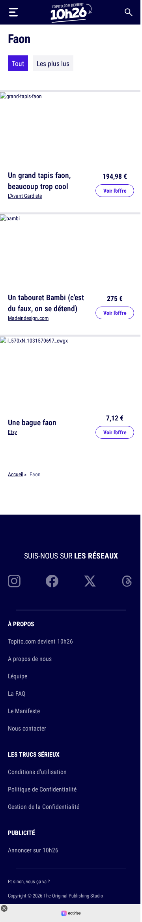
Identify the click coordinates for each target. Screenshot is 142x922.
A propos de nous (30, 658)
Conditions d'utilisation (37, 771)
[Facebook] (52, 581)
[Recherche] (128, 12)
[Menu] (13, 12)
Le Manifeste (24, 710)
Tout (18, 63)
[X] (90, 581)
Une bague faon (32, 422)
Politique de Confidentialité (42, 789)
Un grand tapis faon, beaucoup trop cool (39, 180)
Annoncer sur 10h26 (33, 850)
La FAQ (16, 693)
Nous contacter (27, 728)
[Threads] (127, 581)
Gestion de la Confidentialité (43, 806)
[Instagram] (14, 581)
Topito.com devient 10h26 (40, 641)
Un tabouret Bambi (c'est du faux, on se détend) (46, 303)
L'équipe (17, 676)
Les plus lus (53, 63)
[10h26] (71, 12)
